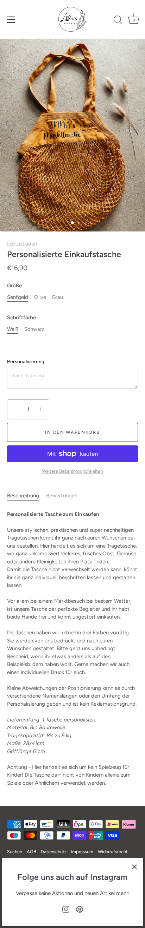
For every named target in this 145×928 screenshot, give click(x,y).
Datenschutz (54, 851)
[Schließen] (134, 867)
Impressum (82, 851)
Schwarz (34, 329)
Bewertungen (61, 495)
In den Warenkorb (72, 432)
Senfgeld (17, 297)
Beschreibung (23, 495)
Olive (40, 297)
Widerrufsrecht (113, 851)
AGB (31, 851)
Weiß (12, 329)
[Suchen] (118, 20)
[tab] (26, 496)
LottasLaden (22, 244)
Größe (14, 285)
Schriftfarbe (21, 317)
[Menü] (11, 19)
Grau (57, 297)
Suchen (14, 851)
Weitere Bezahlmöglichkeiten (72, 471)
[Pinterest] (79, 909)
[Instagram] (65, 909)
